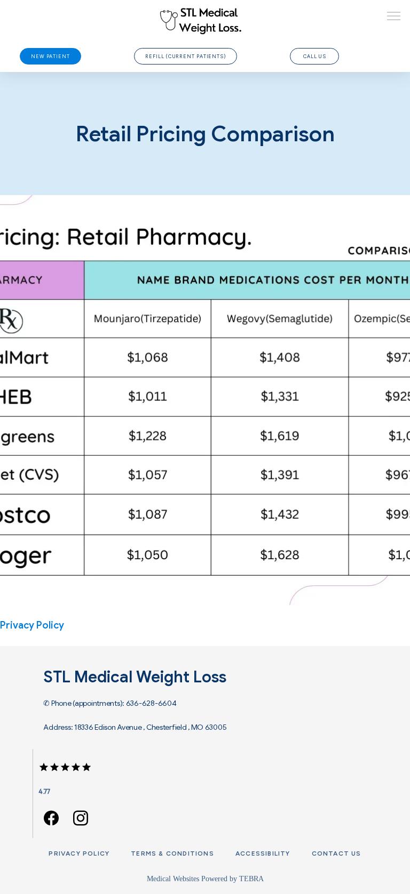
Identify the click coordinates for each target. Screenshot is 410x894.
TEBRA (251, 879)
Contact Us (336, 853)
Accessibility (262, 853)
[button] (394, 17)
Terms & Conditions (172, 853)
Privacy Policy (79, 853)
